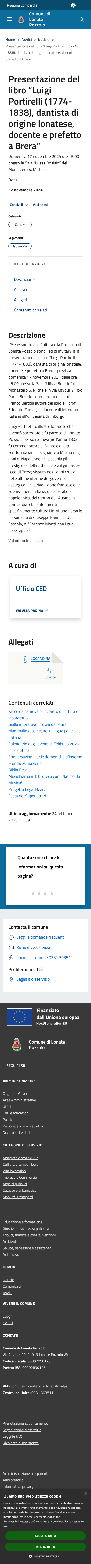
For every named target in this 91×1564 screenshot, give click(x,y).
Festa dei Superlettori (27, 796)
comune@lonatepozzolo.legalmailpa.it (41, 1386)
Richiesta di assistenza (21, 1443)
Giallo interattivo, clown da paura (37, 724)
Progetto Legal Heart (26, 789)
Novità (27, 39)
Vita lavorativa (14, 1171)
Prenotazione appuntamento (25, 1423)
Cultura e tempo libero (20, 1164)
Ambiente (10, 1241)
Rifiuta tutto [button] (45, 1546)
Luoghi (8, 1316)
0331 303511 (42, 1392)
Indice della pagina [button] (30, 264)
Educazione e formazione (22, 1222)
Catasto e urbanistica (19, 1190)
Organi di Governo (17, 1093)
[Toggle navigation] (9, 19)
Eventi (8, 1322)
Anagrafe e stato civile (20, 1158)
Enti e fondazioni (16, 1113)
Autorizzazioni (14, 1254)
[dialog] (45, 1526)
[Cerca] (81, 19)
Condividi (17, 204)
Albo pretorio (13, 1480)
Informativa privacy (18, 1486)
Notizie (43, 39)
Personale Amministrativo (23, 1126)
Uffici (7, 1106)
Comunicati (12, 1286)
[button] (45, 1556)
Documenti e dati (16, 1132)
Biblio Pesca (19, 770)
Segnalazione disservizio (22, 1430)
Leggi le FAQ (12, 1436)
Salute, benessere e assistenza (27, 1248)
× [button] (86, 1493)
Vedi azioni (40, 204)
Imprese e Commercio (20, 1177)
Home (10, 39)
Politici (8, 1119)
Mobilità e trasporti (18, 1197)
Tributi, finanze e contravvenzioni (29, 1235)
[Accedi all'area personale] (73, 5)
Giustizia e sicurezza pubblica (26, 1228)
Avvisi (7, 1293)
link (6, 1526)
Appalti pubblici (15, 1184)
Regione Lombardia (22, 5)
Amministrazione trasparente (26, 1473)
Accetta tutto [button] (45, 1536)
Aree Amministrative (19, 1100)
